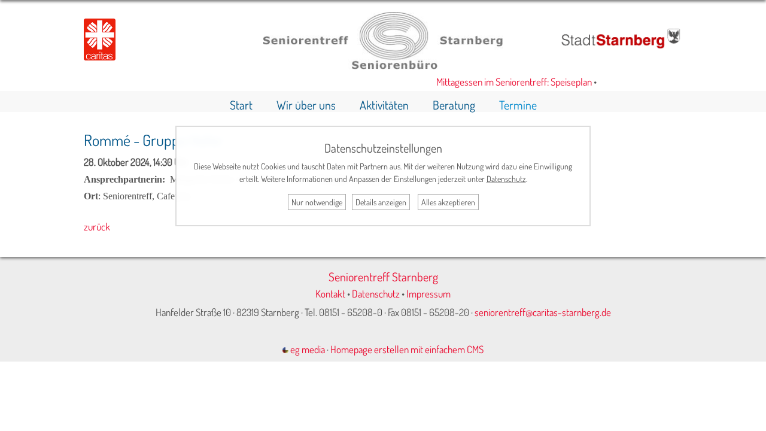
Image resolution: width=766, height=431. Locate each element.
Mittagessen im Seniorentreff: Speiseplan (510, 81)
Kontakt (330, 293)
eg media (306, 349)
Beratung (454, 105)
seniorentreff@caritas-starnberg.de (543, 312)
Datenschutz (376, 293)
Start (241, 105)
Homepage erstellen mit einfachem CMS (407, 349)
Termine (518, 105)
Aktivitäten (384, 105)
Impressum (428, 293)
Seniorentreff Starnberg (383, 276)
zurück (97, 226)
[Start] (383, 65)
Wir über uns (306, 105)
